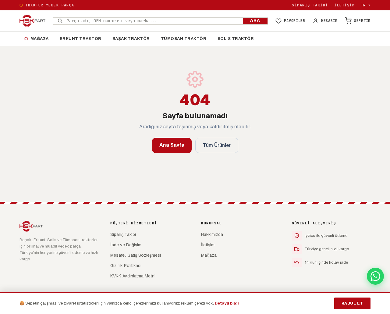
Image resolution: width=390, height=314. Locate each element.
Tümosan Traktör (184, 39)
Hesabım (329, 20)
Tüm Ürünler (217, 145)
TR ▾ (365, 5)
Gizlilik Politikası (125, 265)
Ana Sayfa (171, 145)
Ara (255, 20)
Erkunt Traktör (80, 39)
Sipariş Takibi (310, 5)
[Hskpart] (32, 21)
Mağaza (36, 39)
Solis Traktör (236, 39)
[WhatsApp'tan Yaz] (375, 276)
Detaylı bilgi (227, 303)
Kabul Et (352, 303)
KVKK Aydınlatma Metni (132, 276)
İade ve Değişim (125, 245)
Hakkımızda (212, 234)
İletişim (344, 5)
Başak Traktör (131, 39)
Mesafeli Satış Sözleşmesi (135, 255)
